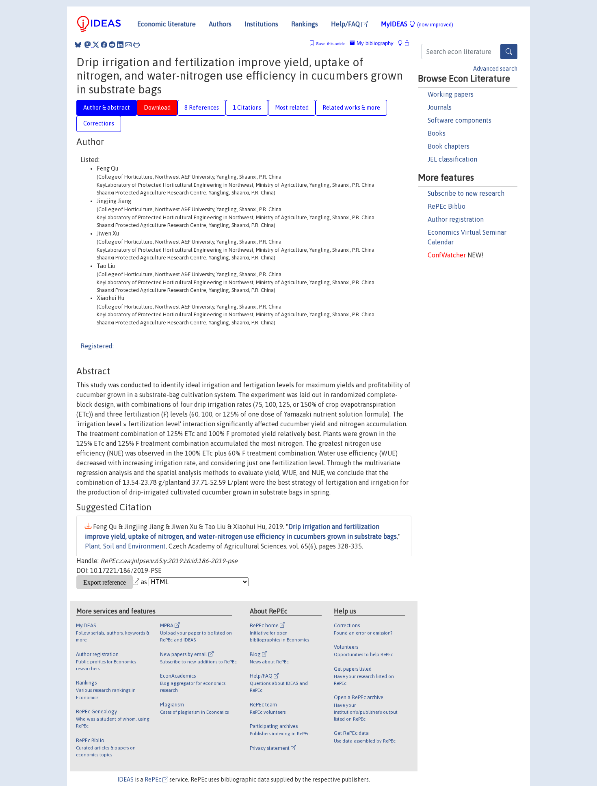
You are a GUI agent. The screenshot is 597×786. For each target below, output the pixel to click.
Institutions (261, 24)
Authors (220, 24)
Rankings (304, 24)
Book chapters (448, 146)
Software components (459, 120)
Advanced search (495, 68)
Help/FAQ (346, 24)
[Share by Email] (128, 44)
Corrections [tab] (98, 123)
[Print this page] (136, 44)
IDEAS (125, 779)
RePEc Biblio (446, 206)
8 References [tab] (201, 107)
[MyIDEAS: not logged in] (402, 43)
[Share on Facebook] (104, 44)
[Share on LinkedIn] (120, 44)
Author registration (456, 219)
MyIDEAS (417, 24)
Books (437, 133)
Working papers (451, 94)
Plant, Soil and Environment (125, 546)
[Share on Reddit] (112, 44)
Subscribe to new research (466, 193)
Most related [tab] (292, 107)
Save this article (331, 43)
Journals (440, 107)
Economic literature (166, 24)
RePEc (153, 779)
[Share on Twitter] (96, 44)
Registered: (97, 346)
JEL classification (452, 159)
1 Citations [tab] (247, 107)
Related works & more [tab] (351, 107)
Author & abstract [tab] (106, 107)
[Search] (508, 51)
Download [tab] (157, 107)
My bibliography (374, 43)
